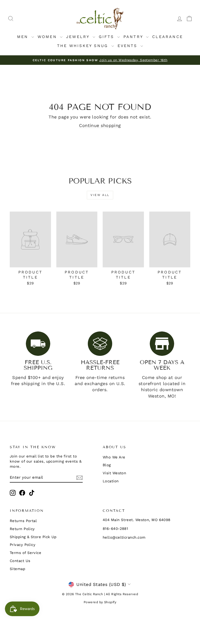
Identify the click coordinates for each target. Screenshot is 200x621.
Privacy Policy (22, 545)
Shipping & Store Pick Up (33, 537)
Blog (107, 465)
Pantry (134, 36)
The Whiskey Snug (83, 45)
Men (23, 36)
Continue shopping (100, 125)
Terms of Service (25, 553)
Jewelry (78, 36)
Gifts (107, 36)
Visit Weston (114, 473)
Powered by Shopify (100, 602)
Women (48, 36)
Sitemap (17, 569)
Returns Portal (23, 521)
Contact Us (20, 561)
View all (99, 195)
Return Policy (22, 529)
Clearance (167, 36)
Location (111, 481)
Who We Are (114, 457)
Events (128, 45)
